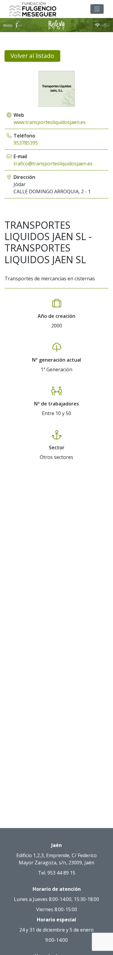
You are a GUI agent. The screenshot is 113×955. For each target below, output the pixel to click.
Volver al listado (32, 56)
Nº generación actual (56, 360)
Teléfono (24, 135)
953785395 (26, 143)
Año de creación (56, 316)
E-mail (20, 156)
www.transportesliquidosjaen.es (50, 122)
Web (19, 115)
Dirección (24, 177)
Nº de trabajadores (56, 403)
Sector (56, 447)
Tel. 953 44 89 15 (56, 872)
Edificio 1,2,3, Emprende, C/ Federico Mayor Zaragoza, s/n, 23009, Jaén (56, 859)
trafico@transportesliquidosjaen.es (53, 163)
